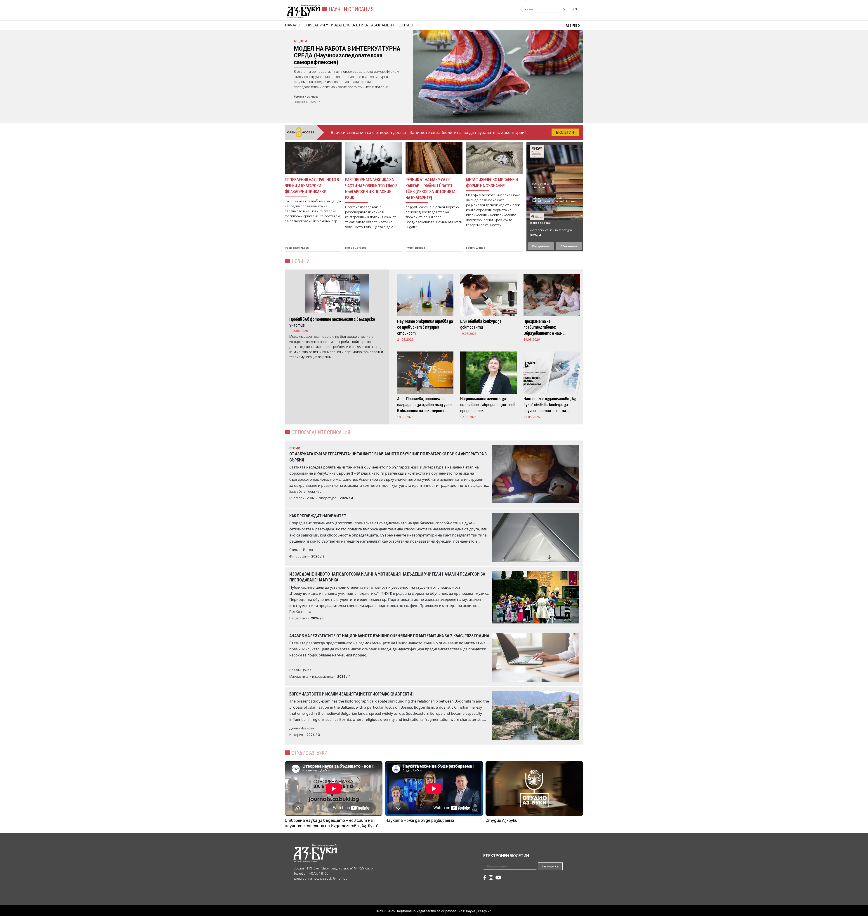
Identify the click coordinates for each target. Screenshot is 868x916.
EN (575, 9)
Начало (292, 25)
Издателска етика (349, 25)
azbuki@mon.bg (335, 878)
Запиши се (550, 866)
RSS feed (573, 25)
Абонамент (382, 25)
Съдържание (541, 246)
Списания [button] (314, 25)
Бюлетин (565, 132)
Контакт (406, 25)
